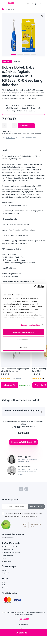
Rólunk (4, 582)
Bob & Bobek (10, 138)
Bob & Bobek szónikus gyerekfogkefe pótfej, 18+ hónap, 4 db (15, 370)
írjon (18, 427)
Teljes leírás (31, 98)
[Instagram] (26, 489)
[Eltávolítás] (4, 125)
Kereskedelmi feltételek (9, 547)
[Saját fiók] (35, 4)
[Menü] (43, 3)
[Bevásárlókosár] (39, 3)
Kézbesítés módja (7, 549)
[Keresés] (28, 4)
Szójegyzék (5, 573)
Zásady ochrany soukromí (37, 612)
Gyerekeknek (10, 9)
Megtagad (23, 347)
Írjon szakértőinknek (21, 442)
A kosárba (24, 125)
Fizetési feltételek (7, 555)
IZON (27, 629)
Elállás (4, 558)
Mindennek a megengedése (23, 332)
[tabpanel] (23, 35)
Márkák (4, 570)
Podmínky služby (18, 614)
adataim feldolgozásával (29, 516)
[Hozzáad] (14, 125)
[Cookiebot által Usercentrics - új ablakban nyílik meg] (34, 286)
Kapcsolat (5, 587)
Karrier (4, 585)
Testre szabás (22, 340)
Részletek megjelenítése (30, 325)
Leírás (5, 150)
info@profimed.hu (8, 537)
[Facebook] (21, 489)
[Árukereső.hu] (16, 525)
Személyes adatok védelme (11, 552)
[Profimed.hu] (8, 3)
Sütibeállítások (7, 561)
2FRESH (33, 629)
